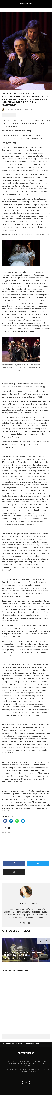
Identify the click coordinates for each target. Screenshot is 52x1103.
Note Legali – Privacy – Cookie (27, 1063)
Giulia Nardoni (12, 109)
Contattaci (24, 1061)
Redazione (40, 1061)
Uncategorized (9, 115)
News (27, 1065)
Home (11, 1061)
